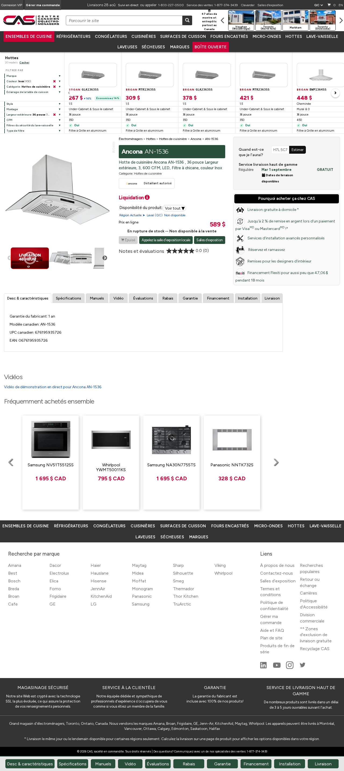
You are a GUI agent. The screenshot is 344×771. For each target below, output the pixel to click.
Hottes (293, 36)
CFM (9, 120)
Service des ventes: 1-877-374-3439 (212, 5)
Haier (96, 565)
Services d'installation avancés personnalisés (286, 238)
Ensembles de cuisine (29, 36)
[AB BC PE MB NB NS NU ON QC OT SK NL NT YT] (318, 5)
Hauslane (100, 573)
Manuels (97, 298)
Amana (14, 565)
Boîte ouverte (211, 47)
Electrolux (59, 573)
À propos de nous (277, 565)
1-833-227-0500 (171, 5)
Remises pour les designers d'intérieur (279, 261)
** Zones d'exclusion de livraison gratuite (316, 635)
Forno (55, 588)
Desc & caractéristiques (27, 298)
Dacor (55, 565)
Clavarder (248, 5)
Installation (247, 298)
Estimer (297, 149)
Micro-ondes (267, 36)
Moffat (139, 580)
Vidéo (118, 298)
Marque (11, 76)
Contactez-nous (276, 573)
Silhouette (183, 573)
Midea (138, 573)
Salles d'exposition (209, 240)
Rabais (167, 298)
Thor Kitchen (185, 596)
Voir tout (175, 208)
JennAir (98, 588)
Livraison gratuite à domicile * (273, 209)
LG (93, 604)
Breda (13, 588)
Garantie (190, 298)
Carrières (308, 593)
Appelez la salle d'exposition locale (166, 240)
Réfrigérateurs (73, 36)
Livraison (272, 298)
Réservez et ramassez (266, 249)
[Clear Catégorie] (54, 86)
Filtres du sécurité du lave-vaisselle (29, 125)
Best (12, 573)
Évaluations (143, 298)
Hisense (98, 580)
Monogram (142, 588)
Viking (220, 565)
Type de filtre (15, 130)
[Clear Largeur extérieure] (54, 114)
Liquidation (132, 197)
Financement (218, 298)
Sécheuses (153, 47)
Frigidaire (57, 596)
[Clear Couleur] (54, 81)
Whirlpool (223, 573)
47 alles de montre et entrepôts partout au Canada (209, 21)
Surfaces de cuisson (183, 36)
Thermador (183, 588)
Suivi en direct (128, 5)
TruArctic (182, 604)
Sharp (178, 565)
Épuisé (128, 240)
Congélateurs (111, 36)
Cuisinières (143, 36)
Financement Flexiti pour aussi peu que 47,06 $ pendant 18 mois (281, 277)
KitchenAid (101, 596)
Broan (13, 596)
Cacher (24, 62)
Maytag (139, 565)
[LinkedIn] (264, 667)
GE (52, 604)
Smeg (178, 580)
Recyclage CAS (314, 648)
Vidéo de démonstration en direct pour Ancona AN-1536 (52, 387)
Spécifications (68, 298)
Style (9, 104)
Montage (12, 109)
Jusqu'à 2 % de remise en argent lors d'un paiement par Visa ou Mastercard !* (285, 225)
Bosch (14, 580)
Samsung (140, 604)
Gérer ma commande (43, 5)
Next (105, 258)
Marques (179, 47)
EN (341, 5)
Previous (10, 258)
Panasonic (142, 596)
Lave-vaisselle (322, 36)
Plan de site (271, 637)
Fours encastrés (229, 36)
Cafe (13, 604)
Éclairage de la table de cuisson (27, 92)
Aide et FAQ (272, 630)
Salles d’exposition (270, 5)
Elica (53, 580)
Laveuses (127, 47)
